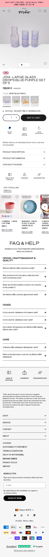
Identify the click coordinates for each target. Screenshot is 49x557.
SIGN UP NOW (15, 498)
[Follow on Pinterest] (28, 515)
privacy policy (11, 493)
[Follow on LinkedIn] (34, 515)
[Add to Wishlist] (45, 63)
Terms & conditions (13, 451)
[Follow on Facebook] (15, 515)
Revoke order (10, 458)
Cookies (7, 443)
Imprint (6, 466)
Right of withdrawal (13, 454)
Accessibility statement (15, 447)
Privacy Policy (10, 462)
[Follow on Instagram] (21, 515)
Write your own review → (24, 550)
